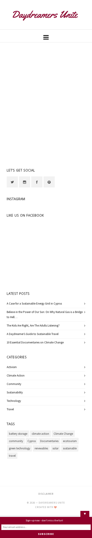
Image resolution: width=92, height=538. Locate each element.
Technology (14, 401)
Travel (10, 409)
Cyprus (31, 441)
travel (12, 455)
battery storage (18, 433)
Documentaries (49, 441)
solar (55, 448)
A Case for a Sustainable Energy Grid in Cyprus (34, 303)
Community (14, 384)
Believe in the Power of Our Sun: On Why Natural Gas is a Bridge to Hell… (45, 315)
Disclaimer (46, 493)
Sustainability (15, 392)
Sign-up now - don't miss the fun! (44, 520)
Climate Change (63, 433)
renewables (41, 448)
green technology (19, 448)
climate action (40, 433)
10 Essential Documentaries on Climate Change (35, 342)
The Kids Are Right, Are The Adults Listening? (33, 325)
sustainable (70, 448)
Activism (12, 367)
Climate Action (16, 375)
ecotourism (70, 441)
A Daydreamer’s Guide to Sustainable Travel (33, 334)
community (16, 441)
